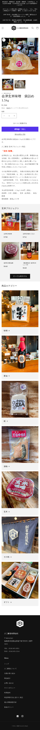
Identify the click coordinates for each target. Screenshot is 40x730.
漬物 (5, 466)
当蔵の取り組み (9, 673)
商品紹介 (7, 678)
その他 (6, 557)
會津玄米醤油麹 (8, 263)
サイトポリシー (9, 688)
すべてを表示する (20, 276)
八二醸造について (10, 668)
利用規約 (7, 692)
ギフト (6, 602)
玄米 (5, 512)
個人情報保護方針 (10, 702)
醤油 (5, 376)
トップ (6, 664)
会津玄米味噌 (8, 234)
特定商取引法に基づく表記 (13, 697)
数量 (3, 111)
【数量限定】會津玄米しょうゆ (29, 263)
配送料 (8, 108)
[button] (2, 28)
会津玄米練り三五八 (29, 234)
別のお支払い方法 (20, 134)
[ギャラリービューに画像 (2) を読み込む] (20, 84)
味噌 (5, 331)
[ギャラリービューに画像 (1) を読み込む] (7, 84)
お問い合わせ (9, 683)
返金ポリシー (9, 707)
